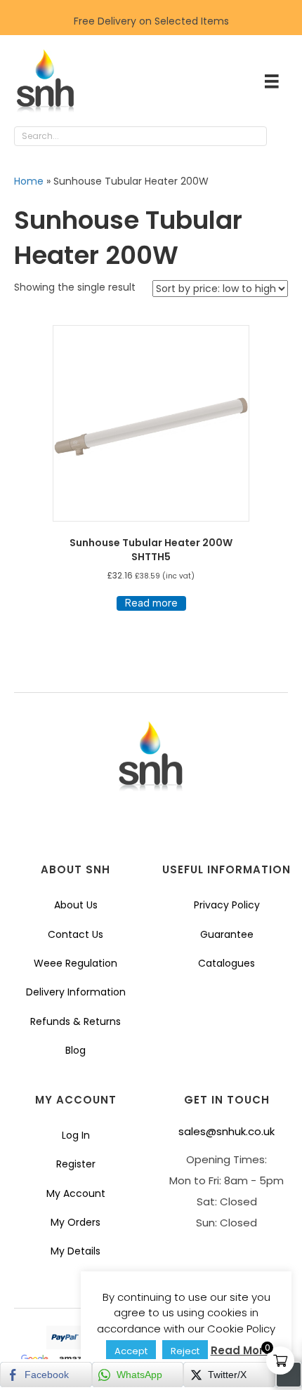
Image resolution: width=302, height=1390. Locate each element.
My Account (75, 1193)
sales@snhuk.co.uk (226, 1131)
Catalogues (226, 963)
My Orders (75, 1222)
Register (76, 1164)
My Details (75, 1251)
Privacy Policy (227, 905)
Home (29, 181)
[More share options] (288, 1374)
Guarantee (227, 934)
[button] (281, 136)
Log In (76, 1135)
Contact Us (75, 934)
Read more (151, 603)
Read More (240, 1350)
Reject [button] (185, 1351)
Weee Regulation (75, 963)
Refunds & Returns (75, 1021)
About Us (76, 905)
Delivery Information (76, 992)
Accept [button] (130, 1351)
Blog (75, 1050)
